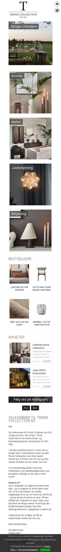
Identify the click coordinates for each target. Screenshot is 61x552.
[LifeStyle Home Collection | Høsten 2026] (20, 353)
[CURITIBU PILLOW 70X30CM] (19, 274)
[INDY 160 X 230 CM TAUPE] (19, 308)
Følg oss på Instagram (31, 399)
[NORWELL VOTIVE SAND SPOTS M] (41, 308)
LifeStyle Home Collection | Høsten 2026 (41, 347)
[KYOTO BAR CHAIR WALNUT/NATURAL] (41, 274)
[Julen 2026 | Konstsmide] (20, 378)
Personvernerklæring (28, 550)
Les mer (46, 361)
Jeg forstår (45, 550)
